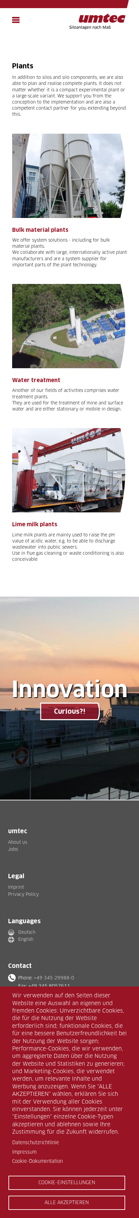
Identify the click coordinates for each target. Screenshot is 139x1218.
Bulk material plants (40, 230)
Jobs (13, 849)
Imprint (16, 887)
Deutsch (26, 932)
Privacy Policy (23, 894)
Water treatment (36, 380)
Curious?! (69, 711)
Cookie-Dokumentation (37, 1161)
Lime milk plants (34, 524)
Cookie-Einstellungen (66, 1182)
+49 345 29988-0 (54, 977)
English (25, 939)
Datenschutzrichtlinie (35, 1142)
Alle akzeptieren (67, 1202)
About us (17, 842)
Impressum (24, 1152)
